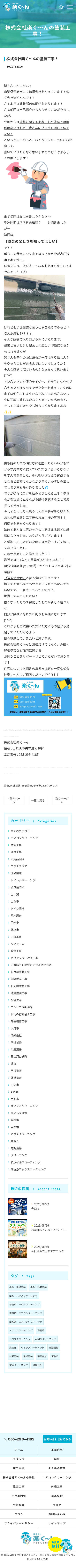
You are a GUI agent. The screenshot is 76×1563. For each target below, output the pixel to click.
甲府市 (37, 785)
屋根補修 (16, 1042)
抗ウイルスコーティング (26, 1162)
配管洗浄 (16, 1000)
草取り (15, 1141)
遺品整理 (16, 873)
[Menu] (69, 6)
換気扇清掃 (17, 887)
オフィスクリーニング (24, 1106)
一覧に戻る (38, 800)
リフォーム (17, 944)
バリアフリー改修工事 (24, 958)
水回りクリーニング (45, 1339)
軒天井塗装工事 (20, 986)
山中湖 (15, 894)
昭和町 (15, 1092)
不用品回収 (17, 859)
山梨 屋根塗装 (17, 1287)
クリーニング (19, 1155)
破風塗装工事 (19, 993)
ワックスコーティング (32, 1347)
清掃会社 (16, 1035)
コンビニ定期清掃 (22, 1007)
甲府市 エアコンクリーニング (25, 1313)
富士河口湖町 (19, 1056)
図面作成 (42, 1356)
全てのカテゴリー (22, 831)
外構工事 (16, 852)
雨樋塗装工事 (19, 979)
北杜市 (15, 930)
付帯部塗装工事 (20, 972)
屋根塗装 (27, 785)
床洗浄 (12, 1347)
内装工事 (16, 936)
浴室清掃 (16, 1049)
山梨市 (15, 901)
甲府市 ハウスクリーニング (24, 1304)
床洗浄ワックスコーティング (28, 1169)
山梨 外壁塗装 (38, 1287)
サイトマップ (57, 1523)
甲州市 (15, 922)
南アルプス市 (19, 1113)
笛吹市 (15, 1120)
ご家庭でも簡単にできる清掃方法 (31, 965)
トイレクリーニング (23, 880)
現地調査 (16, 915)
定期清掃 (16, 1148)
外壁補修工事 (19, 1021)
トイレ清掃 (17, 908)
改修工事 (16, 951)
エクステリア (49, 785)
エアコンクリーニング (24, 838)
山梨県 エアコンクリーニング (25, 1321)
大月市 (15, 1028)
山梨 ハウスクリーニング (23, 1295)
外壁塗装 (15, 785)
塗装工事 (16, 845)
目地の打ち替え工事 (23, 1014)
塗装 (6, 785)
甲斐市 (15, 1099)
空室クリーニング (18, 1365)
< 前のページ (14, 800)
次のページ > (62, 800)
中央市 (15, 1085)
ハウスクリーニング (23, 1134)
